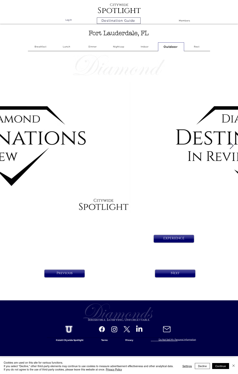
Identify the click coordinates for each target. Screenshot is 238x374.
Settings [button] (187, 366)
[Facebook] (102, 329)
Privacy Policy (114, 369)
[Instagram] (114, 329)
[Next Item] (231, 146)
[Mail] (167, 329)
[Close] (233, 366)
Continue (220, 366)
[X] (127, 329)
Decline (202, 366)
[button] (174, 239)
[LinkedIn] (139, 329)
